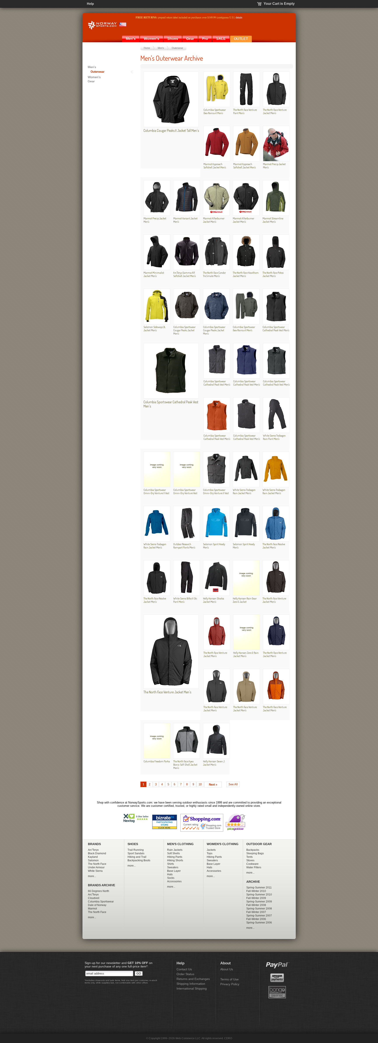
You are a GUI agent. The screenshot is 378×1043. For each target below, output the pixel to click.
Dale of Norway (97, 905)
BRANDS (94, 844)
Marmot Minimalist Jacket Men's (154, 274)
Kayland (93, 856)
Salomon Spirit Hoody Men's (214, 545)
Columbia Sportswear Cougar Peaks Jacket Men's (184, 330)
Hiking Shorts (175, 860)
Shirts (170, 863)
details (239, 17)
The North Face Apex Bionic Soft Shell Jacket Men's (185, 764)
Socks (170, 877)
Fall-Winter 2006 (256, 919)
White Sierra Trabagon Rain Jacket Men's (244, 491)
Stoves (250, 860)
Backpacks (252, 849)
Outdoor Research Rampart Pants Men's (184, 545)
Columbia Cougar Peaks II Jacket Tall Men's (171, 130)
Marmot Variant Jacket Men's (185, 220)
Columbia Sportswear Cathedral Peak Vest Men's (275, 328)
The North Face (97, 863)
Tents (249, 856)
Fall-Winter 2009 (256, 898)
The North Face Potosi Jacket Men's (273, 274)
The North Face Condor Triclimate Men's (214, 274)
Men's (131, 39)
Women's (151, 39)
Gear (190, 39)
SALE (221, 39)
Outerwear (177, 48)
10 (200, 784)
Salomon (93, 860)
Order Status (185, 974)
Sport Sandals (136, 853)
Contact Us (184, 969)
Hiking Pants (174, 856)
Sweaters (172, 867)
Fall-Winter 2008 (256, 905)
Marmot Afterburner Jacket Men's (213, 220)
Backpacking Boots (139, 860)
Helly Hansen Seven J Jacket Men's (214, 762)
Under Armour (96, 867)
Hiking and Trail (137, 856)
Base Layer (174, 870)
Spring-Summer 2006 (259, 922)
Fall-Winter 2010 (256, 891)
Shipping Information (191, 983)
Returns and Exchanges (193, 979)
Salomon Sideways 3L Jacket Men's (155, 328)
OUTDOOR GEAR (259, 844)
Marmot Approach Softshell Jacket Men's (214, 165)
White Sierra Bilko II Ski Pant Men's (185, 600)
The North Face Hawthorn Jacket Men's (246, 274)
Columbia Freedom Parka (157, 761)
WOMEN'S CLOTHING (222, 844)
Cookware (252, 863)
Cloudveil (93, 898)
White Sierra (95, 870)
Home (147, 48)
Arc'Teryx (93, 849)
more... (92, 876)
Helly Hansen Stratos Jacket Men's (213, 600)
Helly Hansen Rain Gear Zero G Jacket (245, 600)
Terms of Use (229, 979)
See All (233, 784)
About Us (226, 969)
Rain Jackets (174, 849)
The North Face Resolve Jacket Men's (273, 545)
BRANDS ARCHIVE (101, 885)
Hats (170, 874)
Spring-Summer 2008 (259, 908)
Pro (205, 39)
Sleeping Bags (255, 853)
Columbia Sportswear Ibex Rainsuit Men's (214, 111)
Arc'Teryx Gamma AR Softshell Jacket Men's (184, 274)
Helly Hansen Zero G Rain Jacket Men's (246, 654)
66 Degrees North (98, 891)
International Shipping (192, 988)
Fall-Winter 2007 (256, 912)
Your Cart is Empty (279, 3)
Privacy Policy (229, 984)
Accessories (174, 881)
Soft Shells (173, 853)
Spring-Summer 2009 (259, 901)
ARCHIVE (253, 881)
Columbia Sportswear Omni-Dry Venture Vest (185, 491)
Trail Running (136, 849)
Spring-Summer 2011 (259, 887)
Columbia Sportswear (101, 901)
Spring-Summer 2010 (259, 894)
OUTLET (241, 39)
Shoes (172, 39)
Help (90, 3)
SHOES (133, 844)
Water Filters (253, 867)
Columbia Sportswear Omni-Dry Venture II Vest (156, 491)
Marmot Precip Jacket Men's (274, 165)
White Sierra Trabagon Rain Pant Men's (274, 437)
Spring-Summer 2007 (259, 915)
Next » (213, 784)
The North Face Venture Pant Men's (245, 111)
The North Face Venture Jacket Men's (275, 111)
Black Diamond (97, 853)
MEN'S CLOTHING (180, 844)
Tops (209, 853)
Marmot (92, 908)
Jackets (211, 849)
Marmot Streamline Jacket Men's (272, 220)
